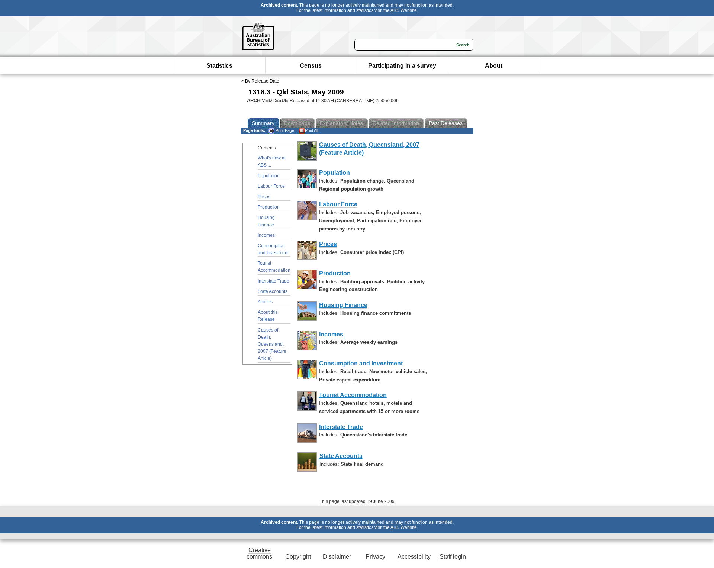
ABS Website (403, 10)
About (493, 65)
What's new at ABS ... (272, 161)
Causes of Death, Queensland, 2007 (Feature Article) (272, 344)
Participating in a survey (402, 65)
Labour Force (271, 186)
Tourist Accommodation (274, 267)
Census (311, 65)
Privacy (375, 557)
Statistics (219, 65)
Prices (264, 196)
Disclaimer (337, 557)
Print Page (284, 130)
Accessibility (414, 557)
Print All (311, 130)
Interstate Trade (273, 281)
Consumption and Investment (273, 249)
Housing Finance (266, 221)
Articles (265, 301)
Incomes (266, 235)
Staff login (453, 557)
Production (269, 207)
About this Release (268, 316)
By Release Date (262, 81)
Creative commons (259, 553)
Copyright (298, 557)
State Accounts (272, 291)
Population (269, 175)
